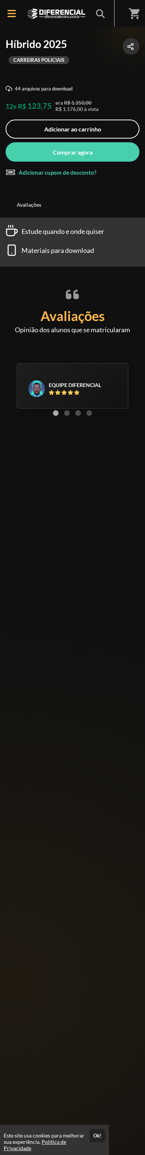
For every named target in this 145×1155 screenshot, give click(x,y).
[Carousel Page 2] (66, 413)
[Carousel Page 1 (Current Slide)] (55, 413)
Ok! (97, 1136)
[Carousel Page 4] (89, 413)
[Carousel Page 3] (78, 413)
